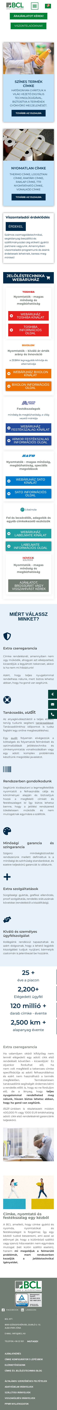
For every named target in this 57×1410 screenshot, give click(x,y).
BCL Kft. (9, 1319)
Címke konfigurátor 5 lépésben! (24, 1359)
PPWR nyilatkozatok (17, 1404)
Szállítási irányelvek (18, 1392)
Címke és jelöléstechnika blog (23, 1371)
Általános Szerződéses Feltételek (26, 1381)
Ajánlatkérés (13, 1354)
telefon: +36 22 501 (21, 1341)
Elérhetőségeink (15, 1365)
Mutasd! (32, 1341)
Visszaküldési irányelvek (20, 1398)
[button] (34, 6)
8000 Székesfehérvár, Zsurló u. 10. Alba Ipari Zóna (23, 1326)
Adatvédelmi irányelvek (19, 1387)
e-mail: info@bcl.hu (15, 1333)
